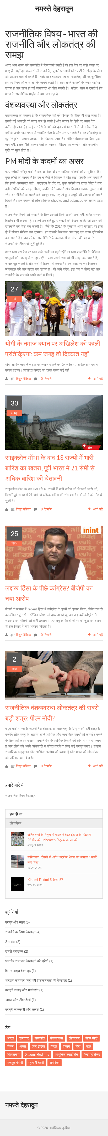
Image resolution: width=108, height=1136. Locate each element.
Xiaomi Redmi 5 (37, 1054)
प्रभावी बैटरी (36, 1063)
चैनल (10, 1046)
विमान (66, 1046)
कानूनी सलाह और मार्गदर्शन (24, 990)
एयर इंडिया (38, 1046)
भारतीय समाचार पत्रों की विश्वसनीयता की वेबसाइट (38, 980)
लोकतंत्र (74, 1038)
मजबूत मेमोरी (15, 1063)
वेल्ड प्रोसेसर (92, 1054)
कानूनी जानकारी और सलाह (24, 1009)
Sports (12, 942)
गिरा (77, 1046)
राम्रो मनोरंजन (16, 951)
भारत (10, 1038)
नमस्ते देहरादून (54, 9)
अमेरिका (55, 1063)
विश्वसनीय (13, 1054)
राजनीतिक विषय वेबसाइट (22, 932)
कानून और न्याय (17, 922)
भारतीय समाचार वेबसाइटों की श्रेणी (29, 961)
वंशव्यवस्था (56, 1038)
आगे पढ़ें (98, 379)
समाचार (24, 1038)
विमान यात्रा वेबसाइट (20, 971)
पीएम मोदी (91, 1038)
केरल (54, 1046)
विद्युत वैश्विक (23, 379)
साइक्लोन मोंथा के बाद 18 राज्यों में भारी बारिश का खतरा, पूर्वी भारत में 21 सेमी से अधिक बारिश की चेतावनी (50, 468)
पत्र (88, 1046)
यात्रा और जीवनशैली (20, 1000)
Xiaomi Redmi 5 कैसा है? (45, 880)
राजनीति (40, 1038)
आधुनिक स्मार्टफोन (66, 1054)
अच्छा (22, 1046)
